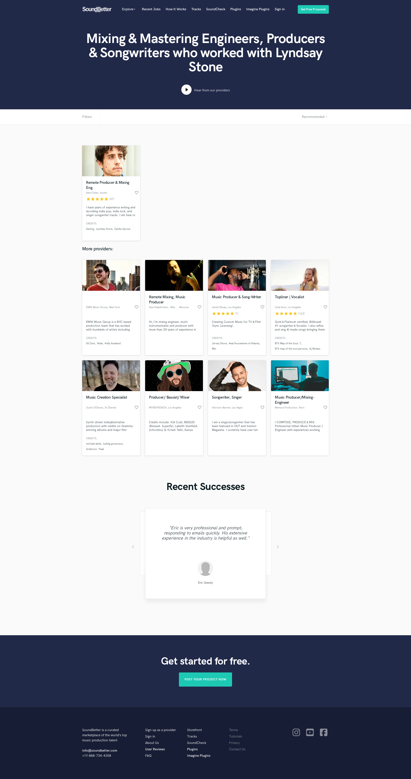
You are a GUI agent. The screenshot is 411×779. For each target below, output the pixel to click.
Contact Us (237, 749)
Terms (233, 730)
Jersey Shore (219, 343)
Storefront (194, 730)
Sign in (280, 9)
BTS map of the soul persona (291, 348)
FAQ (148, 756)
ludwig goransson (113, 443)
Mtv (214, 348)
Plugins (235, 9)
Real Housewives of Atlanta (244, 343)
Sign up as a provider (160, 730)
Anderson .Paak (95, 449)
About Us (152, 743)
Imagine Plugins (258, 9)
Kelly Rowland (113, 343)
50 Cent (90, 343)
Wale (100, 343)
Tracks (196, 9)
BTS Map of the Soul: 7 (288, 343)
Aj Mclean (314, 348)
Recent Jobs (151, 9)
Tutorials (235, 736)
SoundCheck (215, 9)
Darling (90, 229)
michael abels (93, 443)
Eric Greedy (205, 583)
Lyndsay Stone (104, 229)
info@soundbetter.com (99, 751)
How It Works (176, 9)
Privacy (234, 743)
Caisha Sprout (122, 229)
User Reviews (155, 749)
